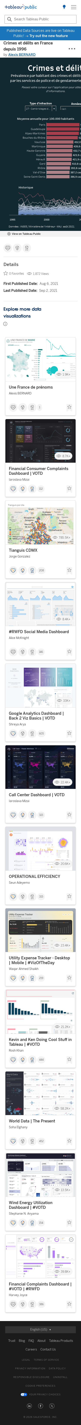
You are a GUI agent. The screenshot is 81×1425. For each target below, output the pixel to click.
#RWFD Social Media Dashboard (39, 631)
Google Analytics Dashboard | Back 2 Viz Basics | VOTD (36, 716)
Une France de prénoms (31, 387)
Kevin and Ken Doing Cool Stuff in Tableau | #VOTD (40, 1042)
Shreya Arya (17, 724)
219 (41, 978)
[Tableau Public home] (21, 7)
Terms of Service (46, 1360)
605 (41, 733)
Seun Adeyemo (19, 883)
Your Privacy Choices (45, 1394)
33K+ (66, 701)
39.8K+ (65, 1271)
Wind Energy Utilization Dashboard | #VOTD (30, 1205)
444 (41, 1059)
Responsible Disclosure (31, 1377)
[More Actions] (72, 49)
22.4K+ (65, 782)
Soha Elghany (18, 1127)
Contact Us (48, 1349)
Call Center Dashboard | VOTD (37, 795)
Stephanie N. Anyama (24, 1214)
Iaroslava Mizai (19, 479)
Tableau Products (61, 1341)
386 (41, 1304)
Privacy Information (30, 1368)
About (41, 1341)
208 (41, 570)
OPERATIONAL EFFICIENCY (34, 876)
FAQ (31, 1341)
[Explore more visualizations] (64, 7)
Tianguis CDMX (23, 550)
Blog (22, 1341)
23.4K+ (65, 945)
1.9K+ (66, 374)
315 (41, 896)
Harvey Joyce (18, 1295)
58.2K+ (65, 1108)
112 (41, 488)
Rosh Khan (16, 1050)
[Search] (9, 19)
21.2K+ (65, 1027)
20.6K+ (65, 864)
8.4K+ (66, 619)
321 (41, 815)
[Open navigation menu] (74, 7)
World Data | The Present (32, 1121)
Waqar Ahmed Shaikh (23, 969)
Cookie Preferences (40, 1385)
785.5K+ (64, 538)
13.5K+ (65, 1190)
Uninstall (60, 1377)
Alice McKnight (19, 638)
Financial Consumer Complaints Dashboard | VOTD (38, 471)
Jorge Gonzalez (19, 556)
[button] (29, 1405)
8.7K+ (66, 456)
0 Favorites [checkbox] (16, 274)
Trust (11, 1341)
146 (41, 651)
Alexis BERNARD (22, 55)
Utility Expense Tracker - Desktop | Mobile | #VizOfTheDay (39, 960)
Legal (26, 1360)
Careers (31, 1349)
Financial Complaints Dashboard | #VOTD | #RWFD (40, 1286)
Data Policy (57, 1368)
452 (41, 1141)
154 (41, 1222)
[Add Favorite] (69, 408)
